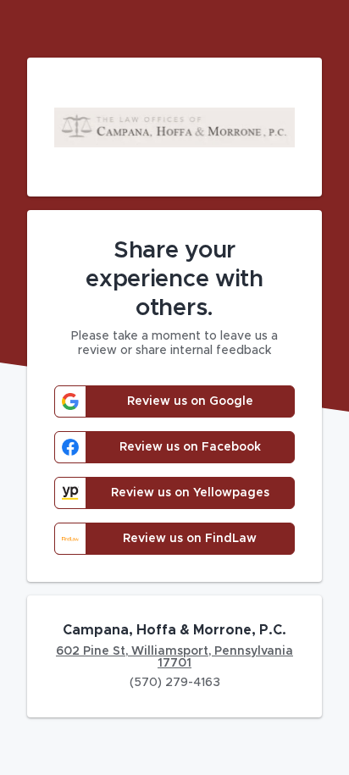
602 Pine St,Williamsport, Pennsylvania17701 (174, 657)
